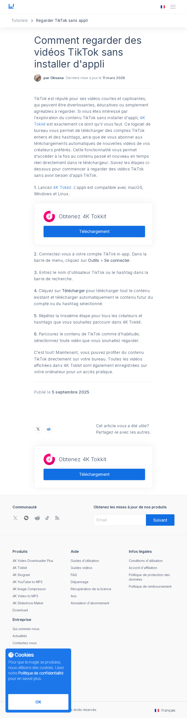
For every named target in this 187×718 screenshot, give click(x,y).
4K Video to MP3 (25, 596)
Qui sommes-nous (26, 629)
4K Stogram (21, 575)
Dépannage (79, 582)
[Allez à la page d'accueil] (11, 7)
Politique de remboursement (150, 586)
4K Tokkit (62, 187)
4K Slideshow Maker (28, 603)
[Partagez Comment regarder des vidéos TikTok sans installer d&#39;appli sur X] (38, 429)
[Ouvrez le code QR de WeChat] (26, 518)
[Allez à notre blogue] (57, 518)
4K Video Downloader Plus (33, 561)
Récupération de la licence (91, 589)
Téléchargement (94, 231)
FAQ (74, 575)
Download (20, 610)
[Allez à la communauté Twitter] (15, 518)
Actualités (20, 636)
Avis (74, 596)
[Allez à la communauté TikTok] (47, 518)
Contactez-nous (25, 643)
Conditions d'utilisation (146, 561)
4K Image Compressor (29, 589)
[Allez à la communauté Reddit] (37, 518)
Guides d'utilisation (85, 561)
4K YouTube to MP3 (27, 582)
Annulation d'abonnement (90, 603)
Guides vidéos (81, 568)
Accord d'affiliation (143, 568)
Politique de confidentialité (40, 673)
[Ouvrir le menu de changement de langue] (163, 7)
